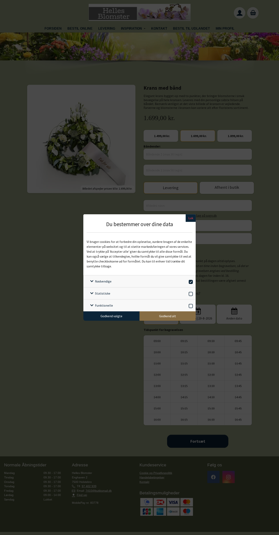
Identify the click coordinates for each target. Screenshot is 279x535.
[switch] (190, 281)
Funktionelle (104, 305)
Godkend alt (167, 316)
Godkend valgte (111, 316)
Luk (190, 218)
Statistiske (102, 293)
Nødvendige (103, 281)
